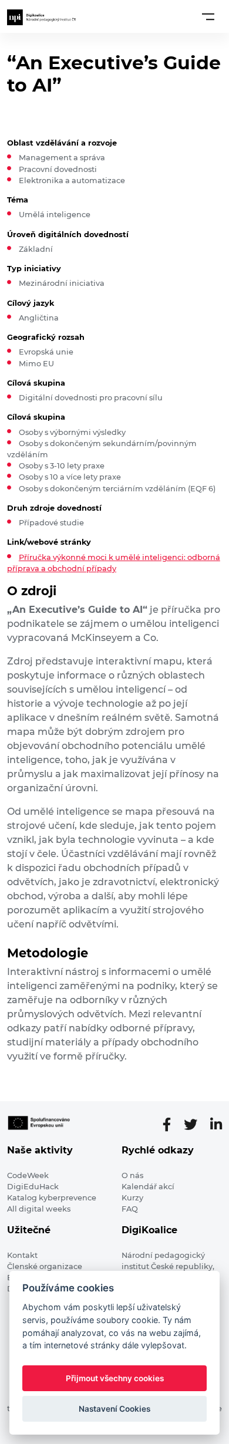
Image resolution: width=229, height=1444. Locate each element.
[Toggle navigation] (208, 16)
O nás (132, 1175)
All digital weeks (38, 1209)
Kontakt (22, 1255)
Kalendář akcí (148, 1186)
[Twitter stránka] (195, 1124)
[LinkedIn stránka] (216, 1124)
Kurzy (132, 1197)
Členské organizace (44, 1266)
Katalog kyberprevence (51, 1197)
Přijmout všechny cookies (115, 1378)
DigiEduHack (33, 1186)
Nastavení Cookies (114, 1408)
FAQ (130, 1209)
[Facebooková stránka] (171, 1124)
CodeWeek (28, 1175)
